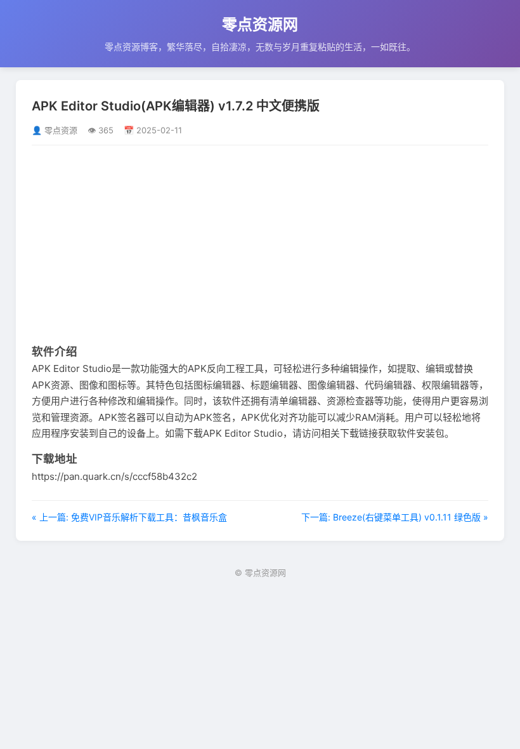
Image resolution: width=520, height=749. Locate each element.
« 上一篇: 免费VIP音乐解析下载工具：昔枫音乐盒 (129, 517)
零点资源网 (260, 24)
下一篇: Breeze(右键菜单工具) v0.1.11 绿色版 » (394, 517)
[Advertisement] (260, 244)
